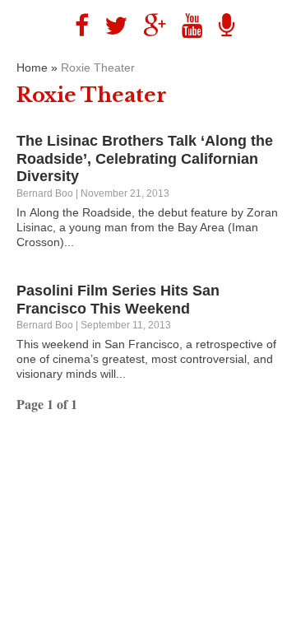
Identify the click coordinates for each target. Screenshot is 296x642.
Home (32, 67)
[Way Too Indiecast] (220, 26)
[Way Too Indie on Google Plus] (148, 26)
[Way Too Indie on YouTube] (186, 26)
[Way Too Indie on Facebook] (75, 26)
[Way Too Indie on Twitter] (109, 26)
